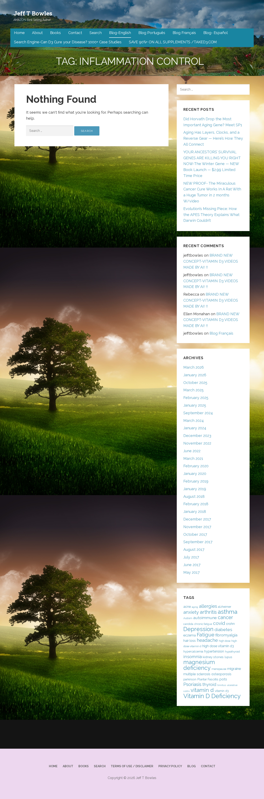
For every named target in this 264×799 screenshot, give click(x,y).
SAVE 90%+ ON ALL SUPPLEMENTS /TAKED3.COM (173, 42)
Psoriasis (192, 684)
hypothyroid (232, 651)
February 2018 (195, 504)
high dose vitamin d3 (218, 646)
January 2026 (194, 375)
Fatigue (205, 635)
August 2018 (194, 496)
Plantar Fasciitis (207, 679)
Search (96, 33)
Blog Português (151, 33)
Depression (198, 629)
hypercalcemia (193, 651)
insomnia (192, 656)
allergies (208, 606)
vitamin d (202, 690)
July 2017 (191, 557)
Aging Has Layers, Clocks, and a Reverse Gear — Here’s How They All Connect (213, 138)
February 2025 (195, 397)
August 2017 (193, 549)
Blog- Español (215, 33)
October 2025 (195, 382)
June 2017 (191, 565)
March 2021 (193, 458)
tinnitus (221, 685)
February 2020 (196, 466)
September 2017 (197, 542)
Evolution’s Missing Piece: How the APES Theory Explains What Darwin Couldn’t (211, 215)
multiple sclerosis (196, 674)
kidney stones (213, 657)
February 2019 (195, 481)
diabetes (223, 629)
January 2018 (194, 511)
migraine (234, 669)
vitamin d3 (222, 691)
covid (219, 623)
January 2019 (194, 489)
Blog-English (120, 33)
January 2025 (194, 405)
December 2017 (197, 519)
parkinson (189, 679)
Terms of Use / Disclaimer (132, 766)
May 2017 (191, 572)
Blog (191, 766)
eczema (189, 635)
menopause (219, 668)
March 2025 (193, 390)
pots (223, 679)
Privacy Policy (170, 766)
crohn (230, 624)
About (37, 33)
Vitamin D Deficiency (212, 696)
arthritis (208, 612)
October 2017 (195, 534)
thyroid (209, 684)
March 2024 (193, 420)
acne (187, 607)
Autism (187, 618)
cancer (225, 617)
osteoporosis (221, 674)
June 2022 (191, 451)
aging (195, 606)
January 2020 (194, 473)
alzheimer (224, 606)
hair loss (189, 641)
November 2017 (197, 527)
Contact (75, 33)
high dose (224, 640)
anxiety (191, 612)
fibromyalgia (226, 635)
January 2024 (194, 428)
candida (188, 624)
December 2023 (197, 435)
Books (55, 33)
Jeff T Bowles (32, 13)
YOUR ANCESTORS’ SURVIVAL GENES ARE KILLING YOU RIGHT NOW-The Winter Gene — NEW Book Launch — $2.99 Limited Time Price (211, 164)
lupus (228, 657)
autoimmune (205, 617)
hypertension (214, 651)
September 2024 (198, 413)
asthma (227, 611)
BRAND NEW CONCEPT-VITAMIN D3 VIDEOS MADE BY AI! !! (210, 261)
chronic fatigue (203, 624)
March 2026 (193, 367)
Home (19, 33)
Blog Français (184, 33)
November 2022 (197, 443)
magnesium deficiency (199, 665)
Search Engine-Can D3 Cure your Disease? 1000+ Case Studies (67, 42)
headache (207, 640)
